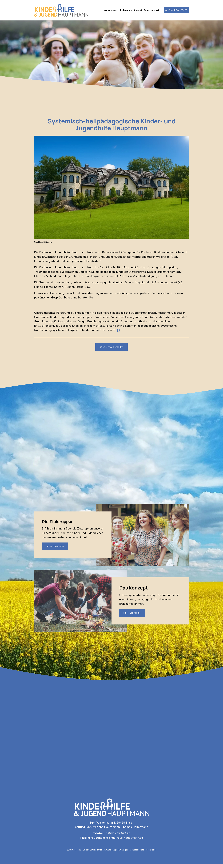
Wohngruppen (111, 10)
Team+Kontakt (151, 10)
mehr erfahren (135, 479)
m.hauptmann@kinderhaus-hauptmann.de (115, 838)
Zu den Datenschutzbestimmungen (99, 849)
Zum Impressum (74, 849)
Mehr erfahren (55, 546)
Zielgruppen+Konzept (131, 10)
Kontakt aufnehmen (112, 347)
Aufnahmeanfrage (176, 10)
